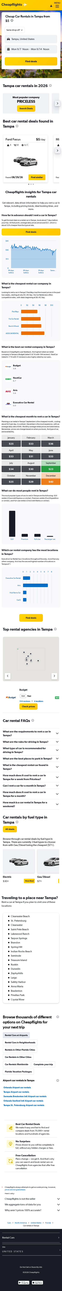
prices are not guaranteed (15, 1190)
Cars (9, 1223)
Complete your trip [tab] (43, 1064)
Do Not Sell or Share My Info (31, 1267)
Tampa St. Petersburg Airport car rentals (23, 1105)
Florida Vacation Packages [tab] (18, 1071)
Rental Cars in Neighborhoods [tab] (20, 1042)
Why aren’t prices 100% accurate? (23, 1210)
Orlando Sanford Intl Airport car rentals (23, 1100)
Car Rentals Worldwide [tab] (16, 1064)
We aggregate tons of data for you (23, 1204)
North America (21, 1223)
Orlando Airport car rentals (17, 1087)
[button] (11, 21)
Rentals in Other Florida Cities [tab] (20, 1050)
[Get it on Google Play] (23, 1283)
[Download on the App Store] (37, 1283)
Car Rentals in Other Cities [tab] (18, 1057)
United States (36, 1223)
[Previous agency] (7, 676)
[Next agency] (54, 676)
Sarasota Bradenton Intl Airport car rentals (24, 1096)
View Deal (29, 881)
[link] (26, 108)
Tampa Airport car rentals (16, 1092)
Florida (48, 1223)
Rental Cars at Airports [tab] (16, 1035)
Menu (57, 3)
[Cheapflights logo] (12, 4)
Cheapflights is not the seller (20, 1198)
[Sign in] (51, 6)
